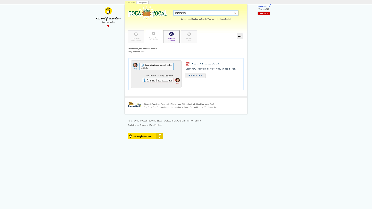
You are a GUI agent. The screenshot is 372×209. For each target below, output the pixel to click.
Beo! (212, 104)
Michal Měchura (155, 125)
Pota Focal (130, 2)
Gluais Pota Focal (155, 104)
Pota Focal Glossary (154, 107)
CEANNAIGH (264, 13)
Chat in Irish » (195, 75)
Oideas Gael (187, 104)
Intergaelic (143, 3)
